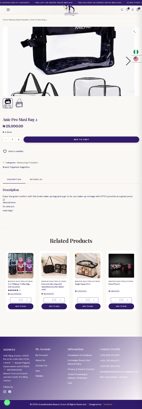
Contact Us (41, 365)
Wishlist (39, 375)
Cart (38, 370)
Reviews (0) (36, 179)
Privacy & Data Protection (81, 369)
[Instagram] (4, 391)
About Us (40, 360)
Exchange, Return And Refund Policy (79, 362)
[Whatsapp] (7, 402)
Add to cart (81, 139)
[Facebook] (9, 391)
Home (5, 20)
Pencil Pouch (114, 284)
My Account (42, 355)
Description (14, 179)
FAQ (70, 383)
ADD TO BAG (20, 306)
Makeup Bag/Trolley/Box (19, 20)
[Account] (133, 10)
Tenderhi (107, 404)
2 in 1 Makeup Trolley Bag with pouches (19, 285)
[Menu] (8, 9)
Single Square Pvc (82, 284)
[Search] (122, 10)
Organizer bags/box (20, 167)
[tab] (14, 180)
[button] (134, 32)
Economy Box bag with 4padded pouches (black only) (52, 287)
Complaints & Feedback (80, 355)
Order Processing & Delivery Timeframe (78, 376)
